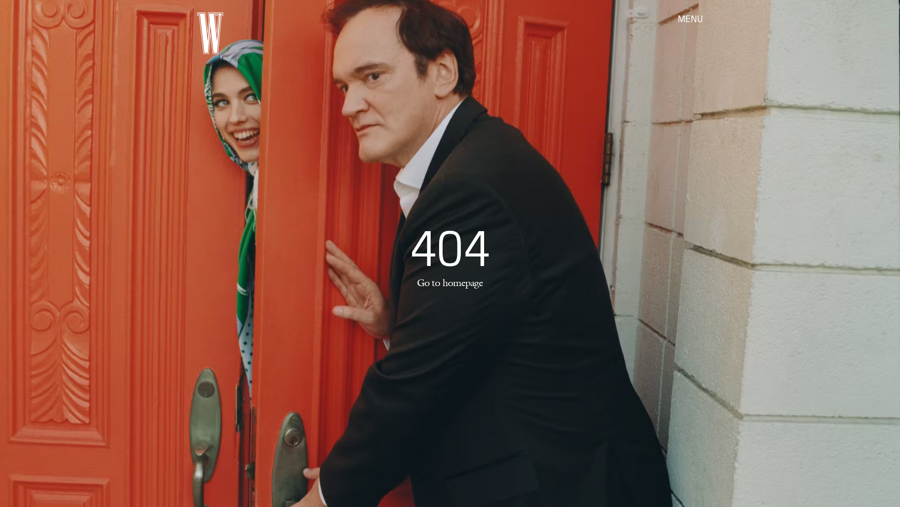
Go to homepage (450, 282)
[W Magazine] (210, 33)
